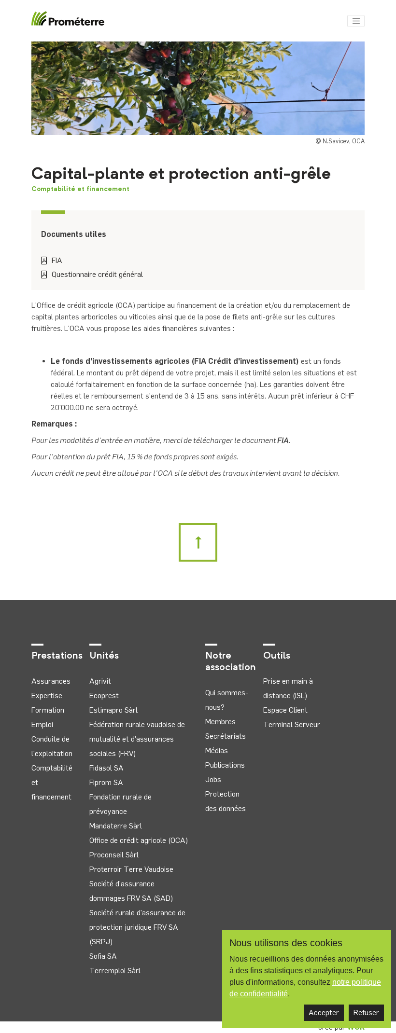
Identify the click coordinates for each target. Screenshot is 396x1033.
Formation (47, 710)
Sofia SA (103, 956)
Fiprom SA (106, 782)
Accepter (324, 1012)
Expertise (46, 695)
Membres (220, 721)
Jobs (213, 779)
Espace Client (285, 710)
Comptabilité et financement (80, 189)
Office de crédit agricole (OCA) (138, 840)
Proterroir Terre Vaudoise (131, 869)
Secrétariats (225, 736)
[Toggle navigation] (356, 21)
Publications (225, 765)
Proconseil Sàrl (114, 854)
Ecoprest (104, 695)
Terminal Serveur (291, 724)
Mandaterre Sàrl (115, 825)
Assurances (51, 681)
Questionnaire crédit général (97, 274)
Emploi (42, 724)
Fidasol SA (106, 767)
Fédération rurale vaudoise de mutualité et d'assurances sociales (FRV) (137, 739)
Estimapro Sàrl (113, 710)
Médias (216, 750)
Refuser (366, 1012)
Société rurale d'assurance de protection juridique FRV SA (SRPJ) (137, 927)
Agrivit (100, 681)
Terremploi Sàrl (115, 970)
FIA (57, 260)
